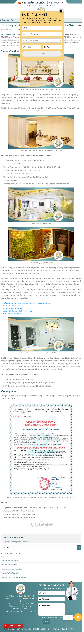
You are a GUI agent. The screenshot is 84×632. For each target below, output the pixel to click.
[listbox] (42, 40)
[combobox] (24, 34)
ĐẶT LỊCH (42, 54)
